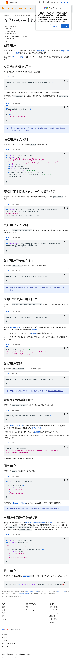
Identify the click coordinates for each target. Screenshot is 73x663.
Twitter (28, 613)
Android (4, 634)
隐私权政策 (10, 654)
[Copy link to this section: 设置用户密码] (24, 364)
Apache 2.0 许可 (61, 591)
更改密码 (51, 523)
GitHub (4, 619)
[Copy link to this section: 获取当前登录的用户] (33, 67)
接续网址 (34, 333)
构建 (35, 15)
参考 (3, 610)
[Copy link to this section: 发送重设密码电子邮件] (36, 400)
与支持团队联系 (54, 607)
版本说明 (52, 616)
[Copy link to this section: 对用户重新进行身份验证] (39, 518)
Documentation (9, 8)
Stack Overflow (54, 610)
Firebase (6, 15)
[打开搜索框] (40, 2)
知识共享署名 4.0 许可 (32, 591)
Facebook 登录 (14, 53)
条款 (3, 654)
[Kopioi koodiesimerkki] (67, 80)
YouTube (28, 616)
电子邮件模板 (36, 330)
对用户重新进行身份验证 (51, 508)
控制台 (18, 57)
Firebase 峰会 (30, 610)
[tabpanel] (36, 84)
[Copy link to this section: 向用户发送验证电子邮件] (39, 299)
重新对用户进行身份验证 (55, 391)
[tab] (7, 77)
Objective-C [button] (16, 77)
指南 (3, 607)
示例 (3, 613)
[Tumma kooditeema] (64, 80)
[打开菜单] (3, 2)
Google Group (53, 613)
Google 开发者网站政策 (22, 593)
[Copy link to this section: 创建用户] (18, 46)
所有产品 (5, 646)
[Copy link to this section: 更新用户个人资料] (30, 225)
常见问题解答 (53, 619)
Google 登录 (64, 51)
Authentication (26, 8)
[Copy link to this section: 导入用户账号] (24, 571)
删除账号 (28, 523)
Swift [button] (7, 77)
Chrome (4, 637)
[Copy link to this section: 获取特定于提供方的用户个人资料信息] (57, 192)
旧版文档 (52, 622)
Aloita (65, 26)
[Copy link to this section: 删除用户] (18, 466)
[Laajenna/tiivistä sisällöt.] (15, 26)
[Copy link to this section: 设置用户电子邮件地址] (36, 261)
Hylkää (55, 26)
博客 (27, 607)
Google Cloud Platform (9, 643)
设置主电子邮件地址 (39, 523)
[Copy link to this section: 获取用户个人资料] (30, 140)
